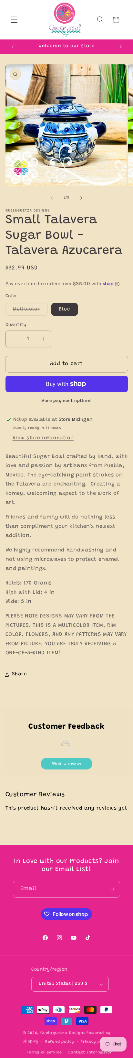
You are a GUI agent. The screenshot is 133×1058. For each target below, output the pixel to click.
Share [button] (19, 674)
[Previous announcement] (12, 46)
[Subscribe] (112, 889)
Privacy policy (95, 1042)
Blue (64, 309)
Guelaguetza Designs (63, 1033)
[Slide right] (81, 198)
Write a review (66, 763)
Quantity (15, 325)
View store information (43, 438)
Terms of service (44, 1052)
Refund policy (59, 1042)
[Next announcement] (121, 46)
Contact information (90, 1052)
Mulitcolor (30, 311)
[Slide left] (52, 198)
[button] (14, 19)
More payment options (66, 401)
